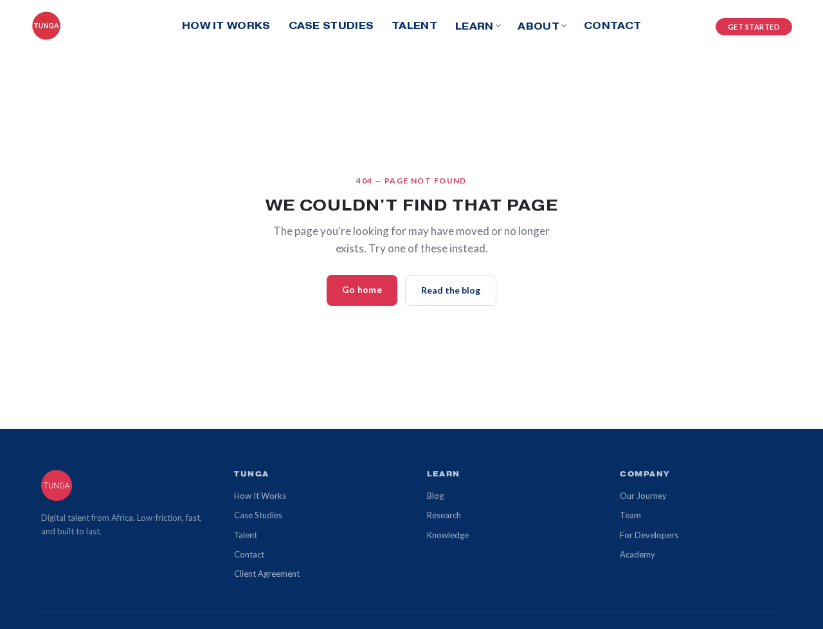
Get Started (754, 27)
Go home (362, 289)
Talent (414, 25)
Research (444, 515)
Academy (637, 554)
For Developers (649, 535)
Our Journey (643, 496)
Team (630, 515)
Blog (435, 496)
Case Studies (331, 25)
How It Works (226, 25)
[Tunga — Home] (46, 25)
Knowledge (448, 535)
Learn (474, 26)
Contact (612, 25)
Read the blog (450, 290)
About (538, 26)
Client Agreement (267, 573)
